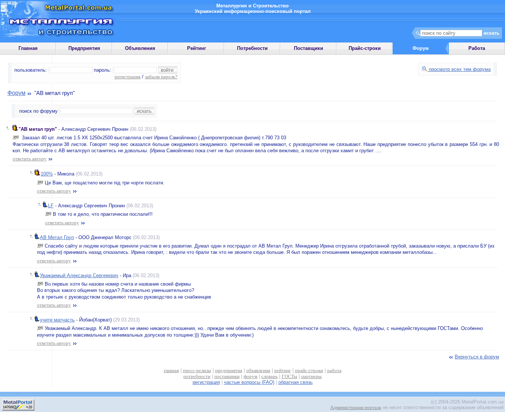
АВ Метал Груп (57, 237)
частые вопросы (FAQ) (249, 382)
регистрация (127, 76)
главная (171, 370)
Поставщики (308, 48)
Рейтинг (196, 48)
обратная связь (295, 382)
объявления (258, 370)
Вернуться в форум (477, 357)
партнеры (311, 376)
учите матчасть (57, 320)
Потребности (252, 48)
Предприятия (84, 48)
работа (334, 370)
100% (47, 174)
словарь (269, 376)
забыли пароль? (161, 76)
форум (250, 376)
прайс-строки (309, 370)
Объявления (140, 48)
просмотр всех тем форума (459, 69)
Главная (28, 48)
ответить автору (30, 158)
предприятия (228, 370)
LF (51, 205)
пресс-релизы (197, 370)
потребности (196, 376)
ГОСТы (289, 376)
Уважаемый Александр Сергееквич (79, 275)
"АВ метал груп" (37, 129)
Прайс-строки (365, 48)
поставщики (227, 376)
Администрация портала (355, 407)
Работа (476, 48)
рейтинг (282, 370)
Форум (16, 93)
